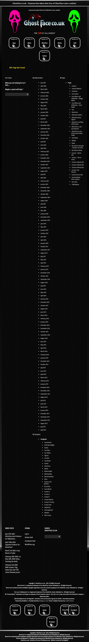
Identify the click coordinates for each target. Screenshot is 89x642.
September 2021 (45, 168)
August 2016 (44, 282)
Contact (74, 86)
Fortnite (46, 458)
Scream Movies (48, 500)
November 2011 (45, 417)
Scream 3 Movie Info (78, 165)
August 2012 (44, 397)
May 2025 (43, 106)
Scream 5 (47, 492)
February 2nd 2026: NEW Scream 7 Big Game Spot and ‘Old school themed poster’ (12, 568)
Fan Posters (75, 94)
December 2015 (45, 302)
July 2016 (43, 286)
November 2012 (45, 391)
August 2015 (44, 309)
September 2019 (45, 220)
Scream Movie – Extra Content (76, 178)
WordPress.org (30, 544)
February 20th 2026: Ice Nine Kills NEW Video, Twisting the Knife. (13, 559)
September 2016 (45, 279)
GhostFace (47, 466)
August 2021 (44, 171)
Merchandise (48, 474)
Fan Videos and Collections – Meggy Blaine (77, 98)
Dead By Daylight (49, 445)
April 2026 (43, 86)
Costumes (74, 91)
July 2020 (43, 204)
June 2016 (43, 289)
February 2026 (45, 92)
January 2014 (44, 358)
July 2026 (43, 83)
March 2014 (44, 351)
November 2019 (45, 217)
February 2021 (45, 181)
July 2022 (43, 142)
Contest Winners (76, 89)
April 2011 (43, 430)
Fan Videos (47, 453)
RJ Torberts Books (77, 150)
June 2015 (43, 312)
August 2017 (44, 253)
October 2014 (44, 332)
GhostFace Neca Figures (76, 118)
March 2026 (44, 89)
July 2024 (43, 119)
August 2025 (44, 102)
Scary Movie (47, 489)
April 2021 (43, 178)
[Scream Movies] (59, 42)
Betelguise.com (43, 601)
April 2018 (43, 240)
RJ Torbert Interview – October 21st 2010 (77, 147)
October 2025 (44, 99)
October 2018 (44, 233)
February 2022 (45, 151)
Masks (46, 469)
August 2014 (44, 338)
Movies (74, 140)
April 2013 (43, 374)
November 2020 (45, 191)
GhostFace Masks (77, 115)
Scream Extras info (77, 175)
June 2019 (43, 224)
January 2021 (44, 184)
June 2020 (43, 207)
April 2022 (43, 148)
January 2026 (44, 96)
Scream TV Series (49, 502)
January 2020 (44, 214)
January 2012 (44, 410)
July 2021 (43, 174)
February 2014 (45, 355)
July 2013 (43, 368)
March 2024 (44, 122)
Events (46, 448)
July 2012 (43, 400)
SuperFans (47, 507)
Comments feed (30, 541)
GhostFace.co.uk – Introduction (77, 128)
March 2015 (44, 315)
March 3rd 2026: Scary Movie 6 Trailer (12, 551)
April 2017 (43, 263)
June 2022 (43, 145)
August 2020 (44, 201)
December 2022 (45, 135)
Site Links (74, 182)
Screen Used (47, 505)
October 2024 (44, 115)
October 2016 (44, 276)
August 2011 (44, 423)
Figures (46, 455)
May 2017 (43, 260)
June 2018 (43, 237)
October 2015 (44, 305)
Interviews (75, 138)
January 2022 (44, 155)
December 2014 (45, 325)
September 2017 (45, 250)
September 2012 (45, 394)
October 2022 (44, 138)
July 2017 (43, 256)
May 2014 (43, 345)
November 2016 (45, 273)
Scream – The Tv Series (76, 159)
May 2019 (43, 227)
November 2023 (45, 125)
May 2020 (43, 210)
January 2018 (44, 243)
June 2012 (43, 404)
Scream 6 (47, 494)
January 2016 (44, 299)
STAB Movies (75, 184)
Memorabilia (48, 471)
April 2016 (43, 296)
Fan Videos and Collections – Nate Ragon (76, 105)
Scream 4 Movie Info (78, 167)
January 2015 (44, 322)
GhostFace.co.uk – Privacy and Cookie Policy (77, 133)
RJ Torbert (47, 486)
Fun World (47, 461)
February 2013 (45, 381)
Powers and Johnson (47, 483)
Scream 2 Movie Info (78, 162)
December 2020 (45, 187)
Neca (45, 479)
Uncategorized (48, 510)
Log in (27, 534)
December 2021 (45, 158)
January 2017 (44, 269)
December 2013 (45, 361)
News (73, 143)
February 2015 (45, 318)
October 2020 (44, 194)
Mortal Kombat (49, 477)
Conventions (48, 442)
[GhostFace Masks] (29, 42)
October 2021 (44, 165)
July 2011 (43, 427)
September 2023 (45, 129)
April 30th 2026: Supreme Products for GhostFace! (12, 544)
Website (46, 513)
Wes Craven (47, 515)
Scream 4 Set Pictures (75, 171)
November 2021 (45, 161)
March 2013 (44, 377)
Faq (73, 110)
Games (46, 463)
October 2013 (44, 364)
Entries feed (29, 537)
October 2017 (44, 246)
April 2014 (43, 348)
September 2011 (45, 420)
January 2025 (44, 112)
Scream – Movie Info (76, 154)
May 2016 (43, 292)
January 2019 (44, 230)
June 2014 (43, 341)
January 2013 (44, 384)
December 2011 (45, 413)
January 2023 (44, 132)
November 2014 (45, 328)
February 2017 (45, 266)
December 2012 (45, 387)
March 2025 (44, 109)
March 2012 (44, 407)
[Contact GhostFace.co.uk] (44, 55)
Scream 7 (47, 497)
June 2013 (43, 371)
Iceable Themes (69, 601)
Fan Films (47, 450)
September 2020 (45, 197)
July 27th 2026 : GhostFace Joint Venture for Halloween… (13, 536)
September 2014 (45, 335)
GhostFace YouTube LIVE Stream (77, 123)
